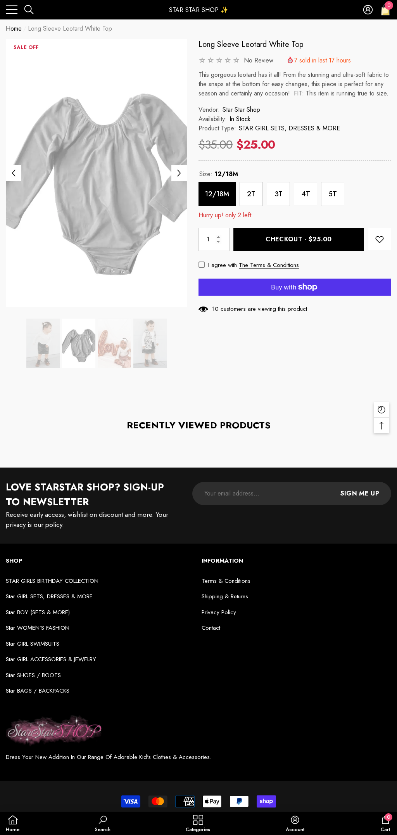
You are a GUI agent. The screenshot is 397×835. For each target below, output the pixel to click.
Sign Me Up (359, 493)
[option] (96, 173)
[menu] (11, 10)
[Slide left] (13, 173)
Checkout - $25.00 (298, 239)
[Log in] (368, 10)
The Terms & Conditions (269, 265)
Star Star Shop (241, 109)
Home (14, 28)
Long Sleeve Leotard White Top (251, 44)
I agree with (222, 265)
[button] (29, 10)
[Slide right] (179, 173)
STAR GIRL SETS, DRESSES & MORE (289, 128)
